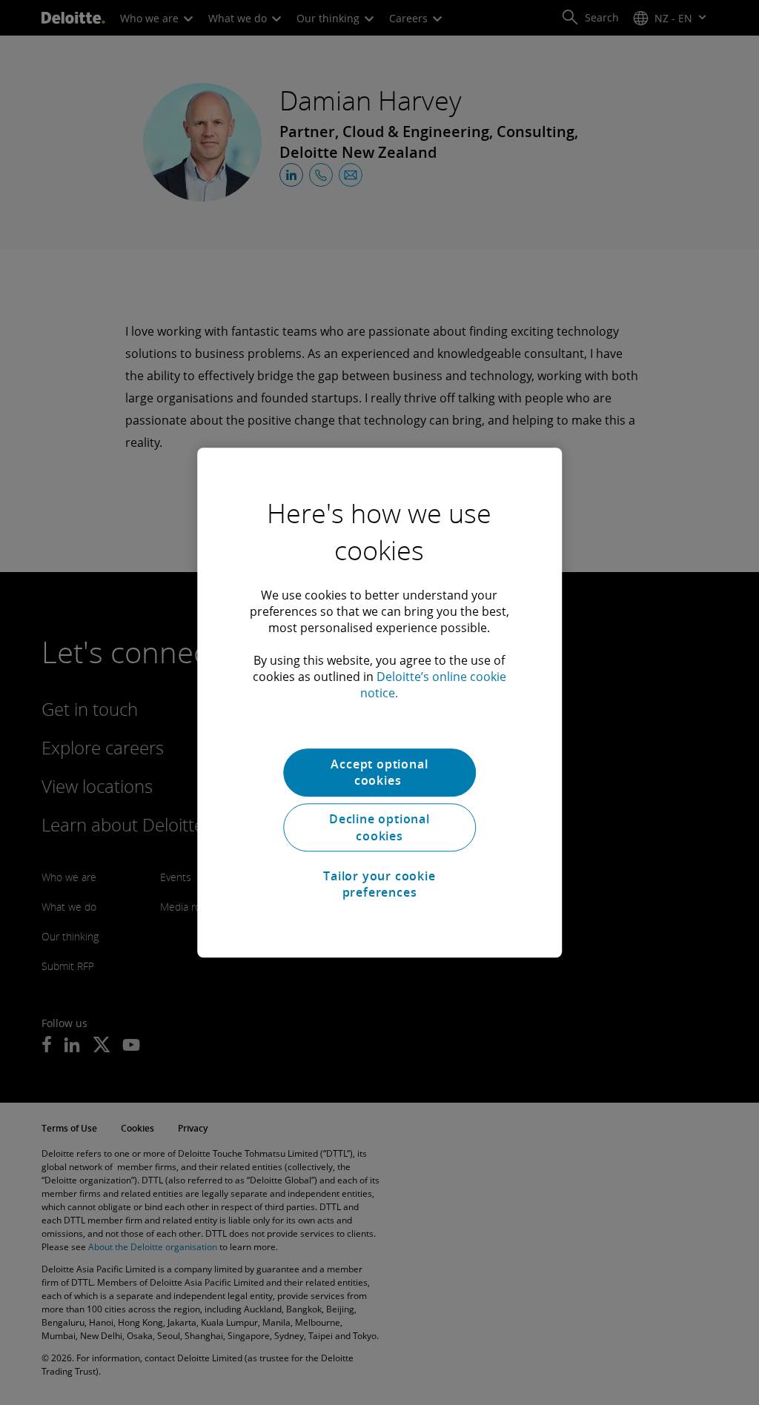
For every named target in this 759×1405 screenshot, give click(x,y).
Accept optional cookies (379, 772)
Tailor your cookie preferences (379, 884)
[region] (379, 702)
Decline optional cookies (379, 827)
